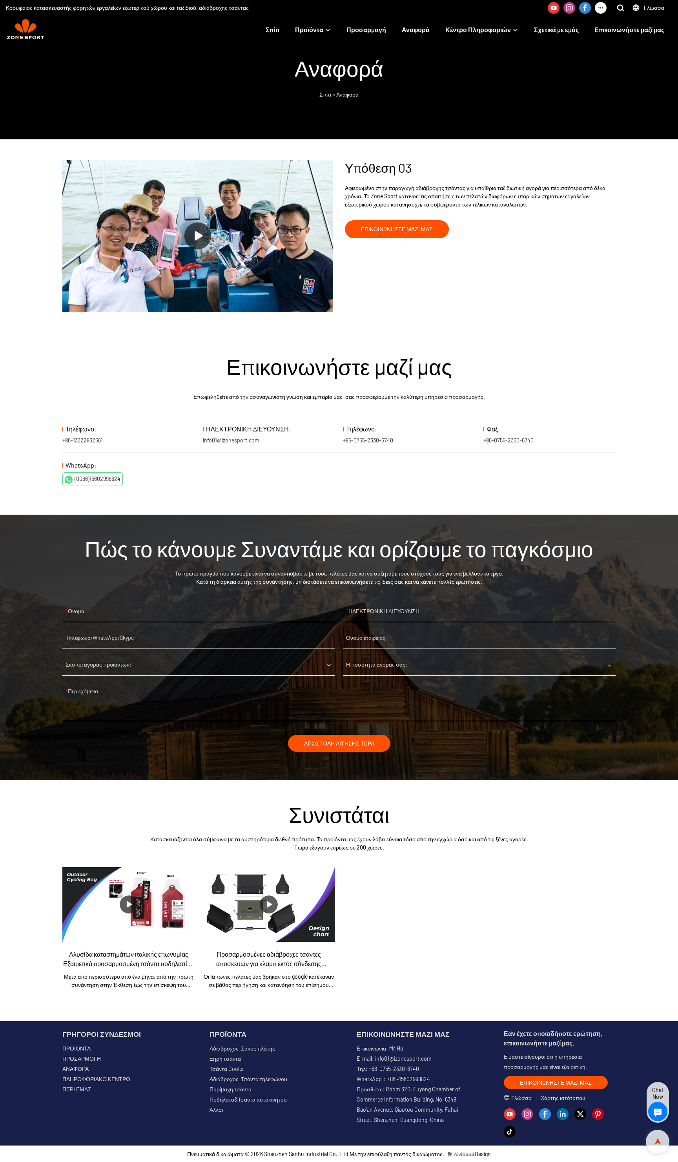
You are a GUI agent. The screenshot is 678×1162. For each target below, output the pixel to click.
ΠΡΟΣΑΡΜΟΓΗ (81, 1058)
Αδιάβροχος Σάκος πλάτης (242, 1048)
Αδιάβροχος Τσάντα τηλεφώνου (248, 1079)
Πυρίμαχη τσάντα (231, 1089)
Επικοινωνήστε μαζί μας (629, 29)
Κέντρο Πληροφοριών (478, 29)
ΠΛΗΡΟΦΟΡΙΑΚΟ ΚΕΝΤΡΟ (96, 1079)
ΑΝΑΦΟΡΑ (75, 1068)
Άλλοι (216, 1109)
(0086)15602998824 (97, 478)
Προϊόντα (309, 29)
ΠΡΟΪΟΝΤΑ (76, 1048)
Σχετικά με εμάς (556, 29)
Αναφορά (416, 29)
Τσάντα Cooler (227, 1068)
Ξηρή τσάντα (225, 1058)
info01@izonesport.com (231, 440)
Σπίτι (272, 29)
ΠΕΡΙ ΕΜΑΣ (76, 1089)
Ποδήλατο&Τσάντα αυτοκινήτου (248, 1099)
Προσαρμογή (366, 29)
